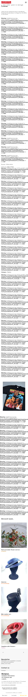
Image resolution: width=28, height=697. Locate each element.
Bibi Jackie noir (6, 614)
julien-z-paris (10, 167)
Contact (3, 670)
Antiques (3, 551)
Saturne (3, 582)
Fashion (3, 647)
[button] (26, 2)
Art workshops (5, 583)
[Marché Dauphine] (6, 2)
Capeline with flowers (8, 646)
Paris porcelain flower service (10, 550)
